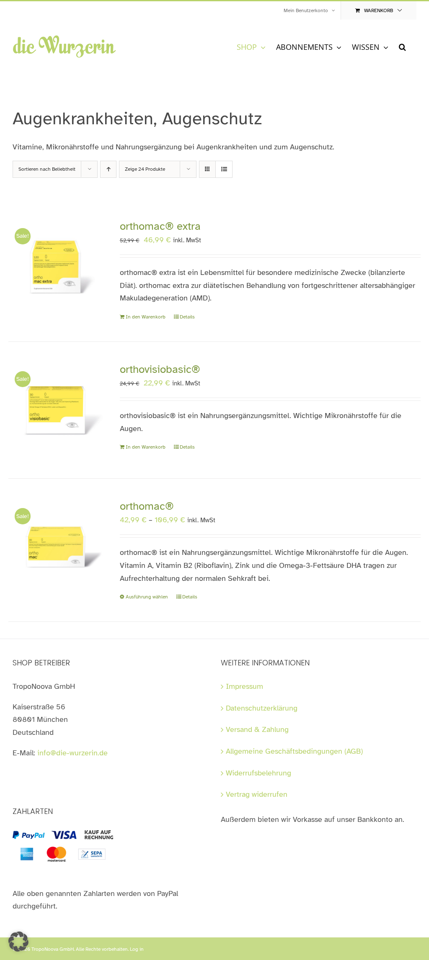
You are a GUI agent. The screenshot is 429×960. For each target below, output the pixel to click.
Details (187, 317)
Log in (137, 949)
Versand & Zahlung (257, 729)
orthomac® (147, 506)
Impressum (244, 686)
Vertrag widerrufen (256, 794)
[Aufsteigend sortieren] (108, 169)
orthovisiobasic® (160, 369)
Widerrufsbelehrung (258, 773)
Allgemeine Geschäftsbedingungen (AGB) (294, 751)
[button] (402, 46)
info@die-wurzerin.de (72, 752)
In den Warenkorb (145, 317)
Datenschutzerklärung (261, 708)
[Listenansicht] (224, 169)
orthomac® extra (160, 226)
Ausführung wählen (147, 597)
